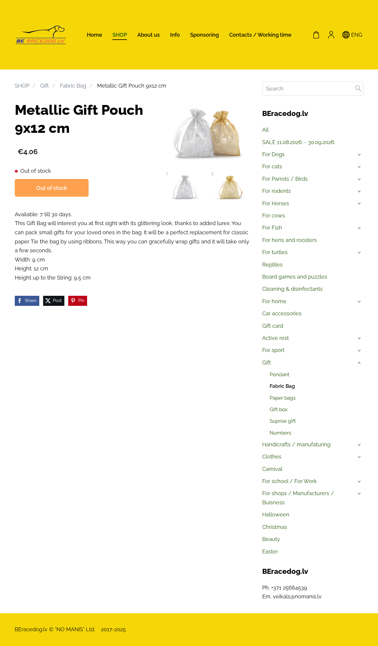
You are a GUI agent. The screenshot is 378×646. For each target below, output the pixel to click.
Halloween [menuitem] (275, 514)
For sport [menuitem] (273, 350)
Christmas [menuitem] (274, 527)
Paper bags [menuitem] (283, 398)
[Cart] (316, 34)
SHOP (22, 86)
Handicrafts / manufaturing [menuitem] (296, 444)
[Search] (358, 88)
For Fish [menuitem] (272, 228)
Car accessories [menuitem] (282, 313)
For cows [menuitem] (273, 215)
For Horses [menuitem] (275, 203)
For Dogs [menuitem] (273, 154)
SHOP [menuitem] (120, 35)
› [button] (360, 155)
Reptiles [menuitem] (272, 264)
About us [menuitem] (148, 35)
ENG (356, 35)
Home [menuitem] (94, 35)
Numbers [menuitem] (280, 433)
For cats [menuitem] (272, 166)
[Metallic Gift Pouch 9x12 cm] (185, 186)
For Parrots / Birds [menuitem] (285, 179)
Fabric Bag (73, 86)
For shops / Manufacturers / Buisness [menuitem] (298, 498)
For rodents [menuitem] (276, 191)
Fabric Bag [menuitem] (282, 386)
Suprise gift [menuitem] (283, 421)
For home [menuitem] (274, 301)
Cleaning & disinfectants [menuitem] (292, 289)
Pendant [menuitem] (279, 374)
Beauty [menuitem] (271, 539)
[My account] (331, 34)
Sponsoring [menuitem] (204, 35)
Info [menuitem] (175, 35)
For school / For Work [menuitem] (289, 481)
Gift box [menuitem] (279, 409)
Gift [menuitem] (266, 362)
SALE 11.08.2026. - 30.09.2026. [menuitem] (298, 142)
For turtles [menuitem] (275, 252)
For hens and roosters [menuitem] (289, 240)
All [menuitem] (265, 130)
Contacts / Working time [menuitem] (260, 35)
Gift (44, 86)
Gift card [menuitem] (272, 326)
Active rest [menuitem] (275, 338)
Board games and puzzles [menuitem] (294, 277)
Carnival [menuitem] (272, 469)
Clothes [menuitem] (271, 456)
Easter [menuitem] (270, 551)
